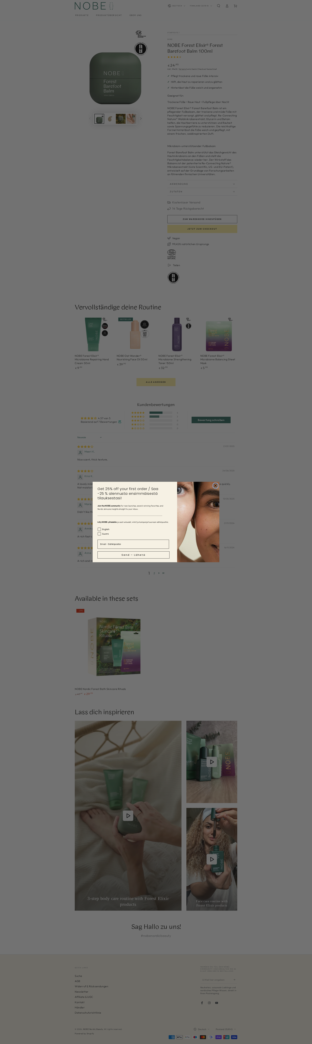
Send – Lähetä (133, 555)
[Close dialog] (215, 485)
